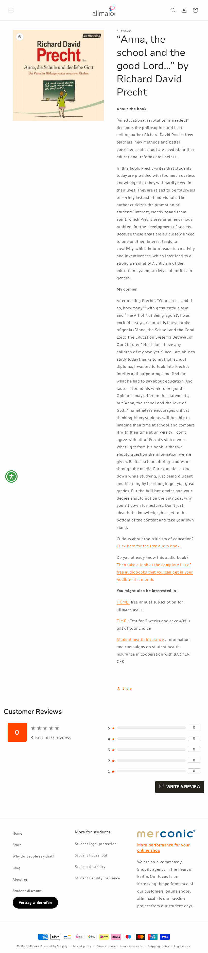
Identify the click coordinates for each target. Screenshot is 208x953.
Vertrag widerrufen (35, 902)
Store (17, 845)
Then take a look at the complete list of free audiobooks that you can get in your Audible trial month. (155, 572)
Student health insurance (140, 639)
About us (20, 879)
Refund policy (82, 946)
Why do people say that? (33, 856)
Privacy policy (105, 946)
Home (17, 833)
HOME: (123, 602)
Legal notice (182, 946)
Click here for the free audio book (148, 545)
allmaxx (34, 946)
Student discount (27, 890)
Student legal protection (95, 843)
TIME (121, 620)
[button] (10, 10)
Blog (16, 868)
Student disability (90, 866)
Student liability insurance (97, 878)
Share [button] (127, 688)
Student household (91, 855)
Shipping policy (158, 946)
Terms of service (131, 946)
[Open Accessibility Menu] (11, 476)
